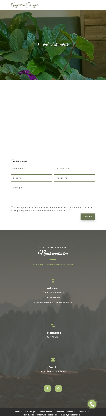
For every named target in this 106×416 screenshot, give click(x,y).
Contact (71, 411)
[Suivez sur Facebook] (47, 388)
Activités (59, 411)
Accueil (18, 411)
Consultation (45, 411)
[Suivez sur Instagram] (58, 388)
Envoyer (88, 216)
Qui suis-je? (30, 411)
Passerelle (84, 411)
